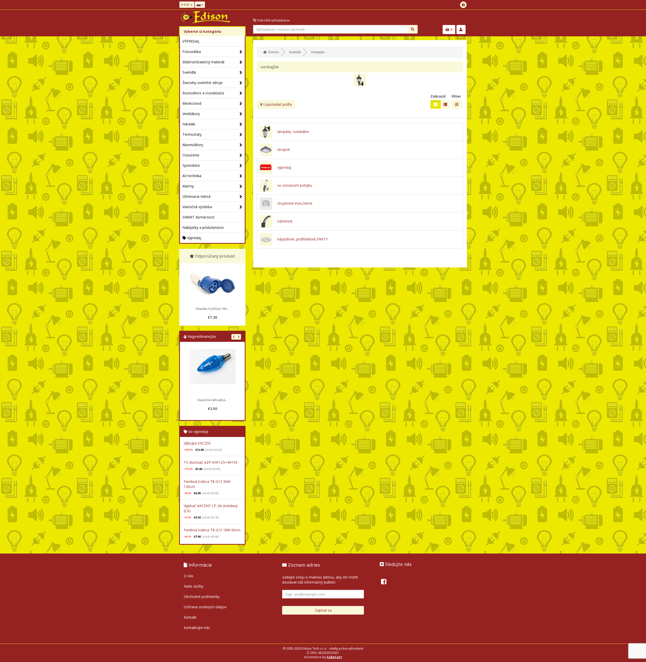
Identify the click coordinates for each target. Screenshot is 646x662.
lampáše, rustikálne (293, 131)
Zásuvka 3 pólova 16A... (212, 309)
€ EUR (185, 5)
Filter (456, 96)
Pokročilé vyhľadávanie (273, 20)
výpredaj (284, 167)
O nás (188, 575)
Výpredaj (193, 237)
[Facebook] (463, 5)
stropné (283, 149)
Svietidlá (189, 72)
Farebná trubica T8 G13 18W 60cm (212, 530)
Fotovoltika (191, 51)
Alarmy (188, 186)
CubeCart (334, 657)
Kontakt (190, 617)
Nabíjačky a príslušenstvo (203, 227)
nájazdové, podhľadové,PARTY (302, 239)
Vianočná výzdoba (197, 206)
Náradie (188, 124)
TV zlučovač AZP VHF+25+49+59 (210, 462)
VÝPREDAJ (190, 41)
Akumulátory (192, 144)
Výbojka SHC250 (197, 443)
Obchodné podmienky (202, 596)
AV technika (191, 175)
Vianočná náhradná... (212, 400)
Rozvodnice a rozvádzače (203, 93)
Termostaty (192, 134)
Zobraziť (438, 96)
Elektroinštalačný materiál (203, 62)
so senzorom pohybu (294, 185)
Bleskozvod (191, 103)
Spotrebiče (191, 165)
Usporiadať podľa (277, 104)
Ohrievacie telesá (196, 196)
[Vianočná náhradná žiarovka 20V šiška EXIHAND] (212, 372)
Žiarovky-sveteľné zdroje (202, 82)
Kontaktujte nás (197, 627)
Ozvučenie (190, 155)
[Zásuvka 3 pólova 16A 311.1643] (212, 283)
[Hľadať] (413, 29)
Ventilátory (191, 113)
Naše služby (193, 586)
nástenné (284, 221)
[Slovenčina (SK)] (200, 5)
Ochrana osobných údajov (205, 606)
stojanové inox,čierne (294, 203)
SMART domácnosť (198, 217)
